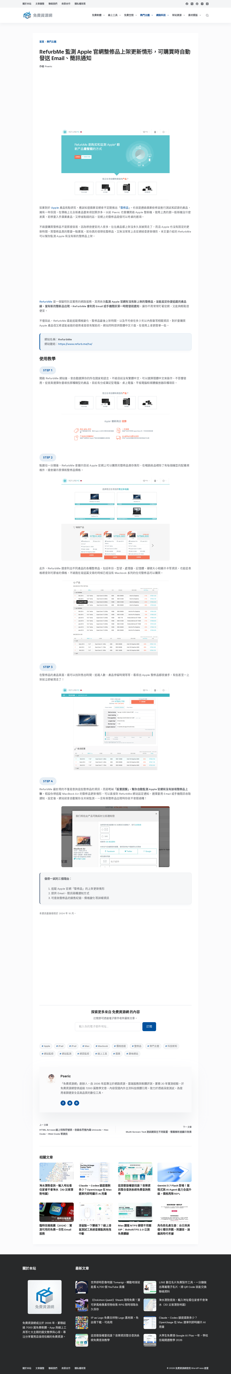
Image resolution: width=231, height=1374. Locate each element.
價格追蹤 (120, 1046)
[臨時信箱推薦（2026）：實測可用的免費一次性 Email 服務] (56, 1212)
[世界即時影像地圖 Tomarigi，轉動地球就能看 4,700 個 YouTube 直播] (81, 1287)
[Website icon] (69, 1103)
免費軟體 (96, 15)
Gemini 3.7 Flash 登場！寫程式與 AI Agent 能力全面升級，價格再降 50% (174, 1189)
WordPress (197, 1368)
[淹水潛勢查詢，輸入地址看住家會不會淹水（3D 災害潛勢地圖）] (56, 1172)
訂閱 (149, 1026)
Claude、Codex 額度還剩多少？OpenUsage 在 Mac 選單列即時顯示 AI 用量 (95, 1189)
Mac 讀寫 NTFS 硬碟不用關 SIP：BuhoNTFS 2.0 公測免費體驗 (134, 1229)
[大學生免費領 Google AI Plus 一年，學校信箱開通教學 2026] (150, 1340)
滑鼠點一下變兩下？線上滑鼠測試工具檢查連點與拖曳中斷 (95, 1229)
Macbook (102, 1046)
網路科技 (161, 15)
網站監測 (65, 1053)
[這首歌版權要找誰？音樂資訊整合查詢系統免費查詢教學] (135, 1172)
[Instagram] (202, 4)
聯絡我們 (53, 3)
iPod (72, 1046)
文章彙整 (40, 3)
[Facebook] (187, 4)
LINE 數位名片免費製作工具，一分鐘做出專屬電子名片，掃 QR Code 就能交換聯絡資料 (182, 1287)
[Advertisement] (115, 98)
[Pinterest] (197, 4)
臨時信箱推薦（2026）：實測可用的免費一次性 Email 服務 (55, 1229)
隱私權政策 (80, 3)
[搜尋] (207, 15)
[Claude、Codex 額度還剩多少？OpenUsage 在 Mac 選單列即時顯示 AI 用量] (96, 1172)
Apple (55, 207)
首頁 (41, 41)
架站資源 (177, 15)
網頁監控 (83, 1053)
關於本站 (26, 3)
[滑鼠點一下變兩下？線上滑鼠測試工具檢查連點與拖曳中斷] (96, 1212)
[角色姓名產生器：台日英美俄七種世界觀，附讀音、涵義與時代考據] (174, 1212)
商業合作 (66, 3)
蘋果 (116, 1053)
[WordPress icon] (76, 1103)
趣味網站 (132, 1053)
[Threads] (207, 4)
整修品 (124, 207)
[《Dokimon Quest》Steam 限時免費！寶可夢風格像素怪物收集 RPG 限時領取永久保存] (81, 1305)
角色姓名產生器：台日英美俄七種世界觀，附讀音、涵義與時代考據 (173, 1229)
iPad (59, 1046)
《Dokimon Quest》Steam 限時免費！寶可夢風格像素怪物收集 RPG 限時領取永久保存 (115, 1304)
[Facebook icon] (63, 1103)
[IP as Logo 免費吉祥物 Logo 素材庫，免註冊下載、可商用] (81, 1322)
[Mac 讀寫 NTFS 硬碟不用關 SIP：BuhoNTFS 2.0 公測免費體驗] (135, 1212)
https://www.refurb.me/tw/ (75, 344)
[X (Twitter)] (192, 4)
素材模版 (193, 15)
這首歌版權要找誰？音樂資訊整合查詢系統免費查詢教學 (134, 1189)
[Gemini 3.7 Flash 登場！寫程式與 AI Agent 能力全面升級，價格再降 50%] (174, 1172)
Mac (85, 1046)
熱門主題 (145, 15)
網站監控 (47, 1053)
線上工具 (113, 15)
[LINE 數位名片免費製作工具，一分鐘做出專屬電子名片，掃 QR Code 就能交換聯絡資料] (150, 1287)
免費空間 (129, 15)
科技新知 (171, 1046)
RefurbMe (45, 301)
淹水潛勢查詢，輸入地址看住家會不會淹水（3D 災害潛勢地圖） (56, 1189)
